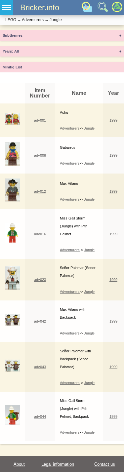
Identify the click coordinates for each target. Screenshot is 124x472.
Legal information (57, 464)
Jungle (89, 128)
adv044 (40, 416)
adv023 (40, 280)
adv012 (40, 191)
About (19, 464)
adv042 (40, 321)
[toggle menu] (6, 7)
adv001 (40, 120)
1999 (113, 120)
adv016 (40, 234)
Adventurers (70, 128)
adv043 (40, 367)
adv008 (40, 155)
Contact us (104, 464)
